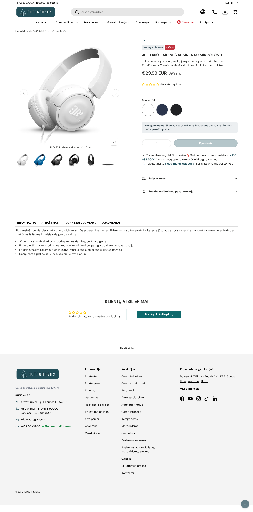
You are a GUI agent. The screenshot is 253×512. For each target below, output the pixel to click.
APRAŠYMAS (50, 223)
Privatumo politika (97, 412)
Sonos (231, 376)
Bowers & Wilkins (191, 376)
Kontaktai (91, 376)
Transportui (91, 22)
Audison (193, 381)
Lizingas (90, 390)
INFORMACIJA (26, 222)
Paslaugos (161, 22)
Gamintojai (142, 22)
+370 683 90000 (47, 408)
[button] (235, 12)
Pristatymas (93, 383)
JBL (144, 40)
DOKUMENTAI (111, 223)
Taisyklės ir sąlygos (97, 405)
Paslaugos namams (133, 440)
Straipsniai (207, 22)
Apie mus (91, 426)
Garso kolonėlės (131, 376)
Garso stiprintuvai (133, 383)
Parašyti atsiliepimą (159, 314)
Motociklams (129, 426)
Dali (216, 376)
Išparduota (206, 143)
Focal (208, 376)
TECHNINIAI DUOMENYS (80, 223)
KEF (222, 376)
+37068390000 (24, 2)
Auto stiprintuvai (132, 405)
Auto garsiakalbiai (132, 397)
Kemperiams (129, 419)
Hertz (204, 381)
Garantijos (92, 397)
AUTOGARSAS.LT (31, 492)
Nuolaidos (188, 22)
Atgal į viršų (126, 348)
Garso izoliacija (117, 22)
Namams (41, 22)
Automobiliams (65, 22)
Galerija (126, 459)
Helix (183, 381)
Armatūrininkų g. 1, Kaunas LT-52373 (44, 402)
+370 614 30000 (43, 413)
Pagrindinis (20, 31)
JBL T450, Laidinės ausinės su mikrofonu (48, 31)
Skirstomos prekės (133, 466)
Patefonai (127, 390)
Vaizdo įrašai (93, 433)
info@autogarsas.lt (47, 2)
